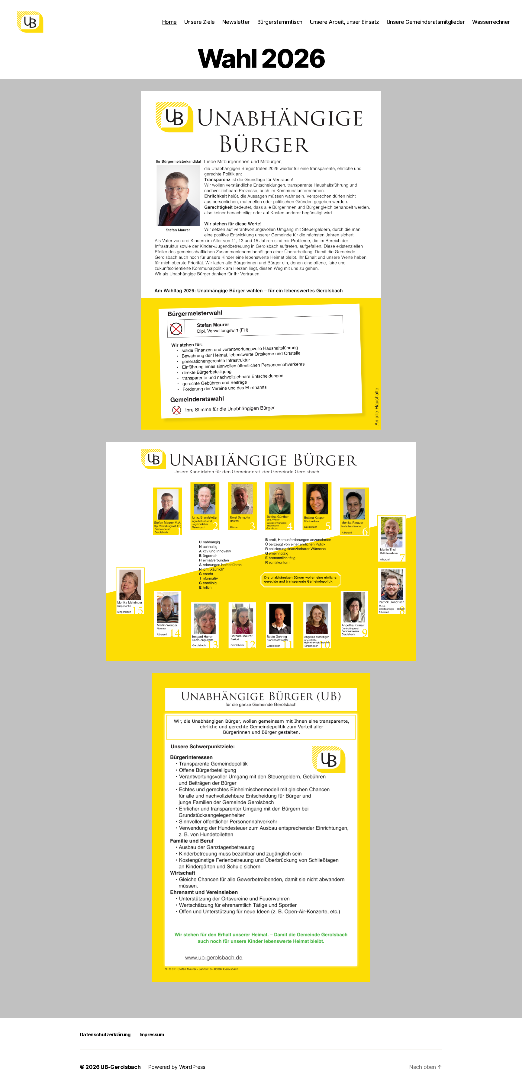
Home (169, 22)
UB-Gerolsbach (121, 1067)
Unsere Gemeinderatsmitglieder (426, 22)
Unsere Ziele (199, 22)
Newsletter (236, 22)
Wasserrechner (491, 22)
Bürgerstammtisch (279, 22)
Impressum (152, 1034)
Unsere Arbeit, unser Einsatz (344, 22)
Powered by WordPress (177, 1067)
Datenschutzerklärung (105, 1034)
